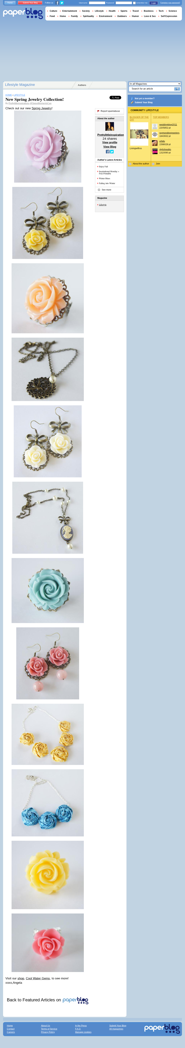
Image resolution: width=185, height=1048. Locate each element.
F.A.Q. (78, 1029)
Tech (161, 11)
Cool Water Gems (38, 978)
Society (86, 11)
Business (149, 11)
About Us (45, 1025)
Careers (11, 1032)
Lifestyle (102, 204)
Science (173, 11)
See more (106, 190)
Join (158, 163)
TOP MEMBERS (161, 117)
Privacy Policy (48, 1032)
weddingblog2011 (168, 124)
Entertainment (69, 11)
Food (52, 16)
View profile (109, 142)
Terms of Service (49, 1029)
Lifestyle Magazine (20, 85)
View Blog (109, 146)
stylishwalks (165, 149)
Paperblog (23, 13)
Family (74, 16)
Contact (10, 1029)
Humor (135, 16)
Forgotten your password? (170, 3)
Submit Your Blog (143, 102)
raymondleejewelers (169, 133)
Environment (105, 16)
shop (21, 978)
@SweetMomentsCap (40, 103)
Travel (135, 11)
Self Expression (169, 16)
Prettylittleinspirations (18, 103)
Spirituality (88, 16)
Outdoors (122, 16)
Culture (53, 11)
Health (112, 11)
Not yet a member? (144, 98)
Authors (82, 85)
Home (10, 3)
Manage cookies (83, 1032)
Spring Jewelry (42, 108)
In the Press (81, 1025)
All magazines (116, 1029)
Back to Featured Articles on (34, 999)
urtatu (162, 141)
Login (153, 3)
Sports (124, 11)
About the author (141, 163)
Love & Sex (150, 16)
